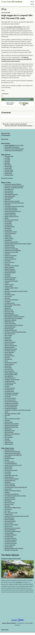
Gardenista (7, 254)
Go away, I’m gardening (10, 259)
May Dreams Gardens (10, 499)
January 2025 (8, 168)
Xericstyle (7, 439)
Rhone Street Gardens (10, 521)
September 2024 (9, 175)
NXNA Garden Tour (9, 322)
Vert (6, 417)
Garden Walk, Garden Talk (11, 475)
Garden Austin (8, 237)
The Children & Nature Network (13, 531)
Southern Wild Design (10, 530)
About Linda (4, 139)
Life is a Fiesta (8, 296)
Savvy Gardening (9, 523)
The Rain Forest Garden (11, 543)
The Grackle (8, 396)
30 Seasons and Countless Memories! (14, 149)
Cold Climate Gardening (11, 463)
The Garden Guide (9, 390)
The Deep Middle (9, 533)
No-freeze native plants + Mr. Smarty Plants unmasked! (18, 125)
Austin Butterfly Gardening (11, 194)
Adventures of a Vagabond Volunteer (14, 187)
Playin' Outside (8, 335)
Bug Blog (7, 460)
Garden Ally (7, 235)
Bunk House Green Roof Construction (14, 203)
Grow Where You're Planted (12, 266)
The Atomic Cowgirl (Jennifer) (12, 379)
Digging (6, 218)
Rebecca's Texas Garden (11, 345)
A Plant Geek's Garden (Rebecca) (13, 184)
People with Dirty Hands (11, 330)
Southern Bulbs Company (11, 373)
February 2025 (8, 166)
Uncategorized (5, 93)
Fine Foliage (8, 474)
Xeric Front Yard (9, 437)
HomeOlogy (8, 276)
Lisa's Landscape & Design (11, 300)
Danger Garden (8, 467)
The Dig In (7, 386)
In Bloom (7, 283)
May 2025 (7, 161)
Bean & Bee (8, 199)
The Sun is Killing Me (10, 545)
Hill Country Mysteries (10, 271)
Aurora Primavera (9, 191)
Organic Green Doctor (10, 323)
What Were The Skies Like (11, 550)
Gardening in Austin (10, 247)
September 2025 (9, 156)
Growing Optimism (9, 267)
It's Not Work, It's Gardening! (12, 494)
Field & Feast (8, 228)
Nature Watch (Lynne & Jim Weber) (13, 318)
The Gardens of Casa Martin (12, 393)
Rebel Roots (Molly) (9, 347)
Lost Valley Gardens (10, 303)
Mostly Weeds (8, 306)
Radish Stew (8, 339)
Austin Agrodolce (9, 193)
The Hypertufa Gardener (11, 540)
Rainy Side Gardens (9, 518)
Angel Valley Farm (9, 189)
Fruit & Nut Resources (10, 233)
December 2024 (9, 170)
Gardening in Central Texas (11, 249)
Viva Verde (7, 420)
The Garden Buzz (9, 536)
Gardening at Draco (9, 245)
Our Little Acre (8, 509)
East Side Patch (8, 225)
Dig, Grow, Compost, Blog (11, 470)
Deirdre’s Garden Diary (10, 215)
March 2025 (8, 165)
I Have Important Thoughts (11, 281)
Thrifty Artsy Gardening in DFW (12, 413)
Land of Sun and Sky (10, 497)
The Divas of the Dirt (10, 388)
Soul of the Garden (9, 371)
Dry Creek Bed (8, 221)
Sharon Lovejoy (8, 526)
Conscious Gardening (10, 213)
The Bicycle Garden (9, 381)
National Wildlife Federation (11, 315)
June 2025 (7, 160)
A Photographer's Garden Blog (12, 451)
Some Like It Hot (9, 369)
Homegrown (8, 274)
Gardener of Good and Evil (11, 242)
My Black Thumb (9, 310)
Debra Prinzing (8, 468)
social (32, 4)
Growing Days (8, 489)
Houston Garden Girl (10, 279)
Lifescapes (7, 298)
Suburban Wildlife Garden (11, 374)
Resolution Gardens (10, 356)
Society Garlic (8, 366)
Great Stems (8, 260)
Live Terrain (7, 301)
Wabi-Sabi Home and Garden (12, 424)
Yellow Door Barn (9, 442)
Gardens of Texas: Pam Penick (11, 559)
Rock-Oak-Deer (8, 359)
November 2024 (9, 172)
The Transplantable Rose (11, 407)
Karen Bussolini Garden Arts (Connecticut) (15, 496)
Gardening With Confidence (12, 479)
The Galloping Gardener (11, 535)
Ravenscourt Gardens (10, 342)
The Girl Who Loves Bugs (11, 395)
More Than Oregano (10, 502)
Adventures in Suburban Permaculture (14, 186)
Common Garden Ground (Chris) (13, 211)
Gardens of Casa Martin (11, 255)
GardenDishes (8, 240)
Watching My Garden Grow (11, 425)
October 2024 (8, 173)
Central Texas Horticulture (11, 210)
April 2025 (7, 163)
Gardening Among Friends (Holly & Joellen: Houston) (18, 244)
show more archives (7, 178)
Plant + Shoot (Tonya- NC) (11, 513)
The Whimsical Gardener (11, 408)
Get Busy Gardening (10, 484)
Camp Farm (7, 204)
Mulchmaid (7, 506)
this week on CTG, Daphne (14, 27)
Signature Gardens (9, 364)
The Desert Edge (9, 384)
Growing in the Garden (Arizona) (13, 491)
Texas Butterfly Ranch (10, 378)
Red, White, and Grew (10, 351)
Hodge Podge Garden (10, 272)
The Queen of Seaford (10, 541)
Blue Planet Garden (9, 458)
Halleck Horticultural (10, 269)
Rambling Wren (8, 340)
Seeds (6, 361)
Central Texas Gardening (11, 208)
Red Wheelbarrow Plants (11, 349)
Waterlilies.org (8, 429)
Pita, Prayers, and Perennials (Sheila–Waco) (15, 332)
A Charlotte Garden (9, 450)
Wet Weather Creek (9, 430)
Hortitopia (7, 492)
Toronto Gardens (9, 547)
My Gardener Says (9, 313)
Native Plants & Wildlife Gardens (13, 508)
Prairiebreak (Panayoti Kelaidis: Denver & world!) (17, 516)
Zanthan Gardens (9, 444)
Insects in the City (9, 284)
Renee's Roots (8, 354)
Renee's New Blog (9, 352)
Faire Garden (8, 472)
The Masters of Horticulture (11, 403)
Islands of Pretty (9, 286)
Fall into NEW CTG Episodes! (12, 147)
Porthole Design (9, 514)
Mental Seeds (8, 501)
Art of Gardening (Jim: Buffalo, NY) (13, 455)
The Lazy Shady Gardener (11, 401)
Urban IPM (7, 415)
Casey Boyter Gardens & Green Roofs (14, 206)
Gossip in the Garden (10, 485)
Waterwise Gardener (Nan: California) (14, 548)
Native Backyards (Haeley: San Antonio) (14, 317)
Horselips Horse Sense (10, 277)
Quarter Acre (8, 337)
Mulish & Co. (8, 308)
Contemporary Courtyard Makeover (14, 150)
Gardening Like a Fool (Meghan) (13, 250)
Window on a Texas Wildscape (12, 434)
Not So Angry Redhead (10, 320)
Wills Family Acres (9, 432)
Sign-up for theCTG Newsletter (5, 134)
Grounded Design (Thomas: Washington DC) (16, 487)
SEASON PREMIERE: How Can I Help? (14, 145)
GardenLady (8, 482)
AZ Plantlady (8, 457)
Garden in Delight (9, 238)
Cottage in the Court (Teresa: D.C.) (13, 465)
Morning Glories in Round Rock (12, 305)
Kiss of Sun (7, 293)
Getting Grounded (9, 257)
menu (32, 1)
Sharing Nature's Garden (11, 362)
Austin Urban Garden (10, 196)
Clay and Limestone (9, 462)
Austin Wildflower (9, 198)
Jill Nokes (7, 289)
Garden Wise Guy (9, 477)
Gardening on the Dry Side (11, 252)
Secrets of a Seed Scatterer (11, 524)
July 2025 (7, 158)
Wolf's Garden (8, 435)
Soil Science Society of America (12, 528)
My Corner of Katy (9, 311)
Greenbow (7, 264)
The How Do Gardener (10, 398)
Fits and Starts (8, 230)
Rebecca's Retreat (9, 344)
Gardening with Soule (10, 480)
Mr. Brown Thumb (9, 504)
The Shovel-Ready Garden (11, 405)
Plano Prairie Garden (10, 334)
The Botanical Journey (10, 383)
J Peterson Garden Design (11, 288)
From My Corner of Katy (11, 232)
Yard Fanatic (8, 441)
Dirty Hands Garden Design (11, 220)
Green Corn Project (9, 262)
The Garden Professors (10, 538)
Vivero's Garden (9, 422)
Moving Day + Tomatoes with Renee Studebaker (15, 124)
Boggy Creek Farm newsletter (12, 201)
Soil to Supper (8, 367)
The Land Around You (10, 400)
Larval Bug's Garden (10, 294)
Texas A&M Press (9, 376)
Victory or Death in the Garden (12, 418)
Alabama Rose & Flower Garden (13, 453)
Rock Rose (7, 357)
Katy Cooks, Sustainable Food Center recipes (16, 291)
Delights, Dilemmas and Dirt (11, 216)
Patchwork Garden (9, 328)
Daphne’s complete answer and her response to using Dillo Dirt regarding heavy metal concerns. (16, 59)
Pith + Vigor (7, 511)
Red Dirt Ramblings (9, 519)
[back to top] (4, 630)
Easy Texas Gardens (10, 227)
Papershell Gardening (10, 327)
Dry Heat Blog (8, 223)
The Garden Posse (9, 391)
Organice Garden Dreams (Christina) (14, 325)
